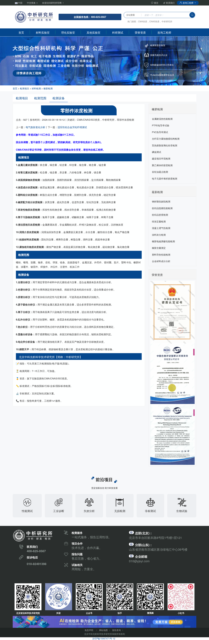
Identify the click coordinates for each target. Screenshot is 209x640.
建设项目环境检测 (161, 158)
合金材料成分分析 (161, 261)
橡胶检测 (48, 88)
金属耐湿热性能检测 (162, 118)
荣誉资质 (140, 32)
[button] (19, 2)
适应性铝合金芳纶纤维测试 (72, 127)
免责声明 (89, 630)
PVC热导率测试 (160, 132)
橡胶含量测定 (159, 247)
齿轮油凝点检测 (160, 171)
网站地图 (103, 630)
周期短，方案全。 (84, 569)
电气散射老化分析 (35, 127)
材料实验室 (43, 32)
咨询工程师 (188, 2)
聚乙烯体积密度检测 (162, 165)
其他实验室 (93, 32)
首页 (21, 32)
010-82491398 (36, 563)
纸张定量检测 (159, 221)
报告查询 (116, 630)
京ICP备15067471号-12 (103, 638)
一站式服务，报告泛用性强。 (91, 537)
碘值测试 (156, 152)
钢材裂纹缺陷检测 (161, 201)
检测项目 (24, 88)
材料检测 (36, 88)
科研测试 (117, 32)
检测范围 (40, 98)
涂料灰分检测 (159, 234)
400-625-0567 (36, 551)
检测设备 (58, 98)
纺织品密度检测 (160, 214)
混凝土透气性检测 (161, 228)
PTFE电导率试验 (160, 125)
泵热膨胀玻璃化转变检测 (164, 145)
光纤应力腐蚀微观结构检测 (165, 138)
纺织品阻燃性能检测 (162, 208)
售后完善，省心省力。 (87, 558)
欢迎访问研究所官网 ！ (53, 2)
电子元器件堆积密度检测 (164, 178)
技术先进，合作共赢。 (87, 547)
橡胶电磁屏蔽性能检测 (163, 241)
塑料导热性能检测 (161, 254)
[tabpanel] (104, 61)
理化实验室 (68, 32)
